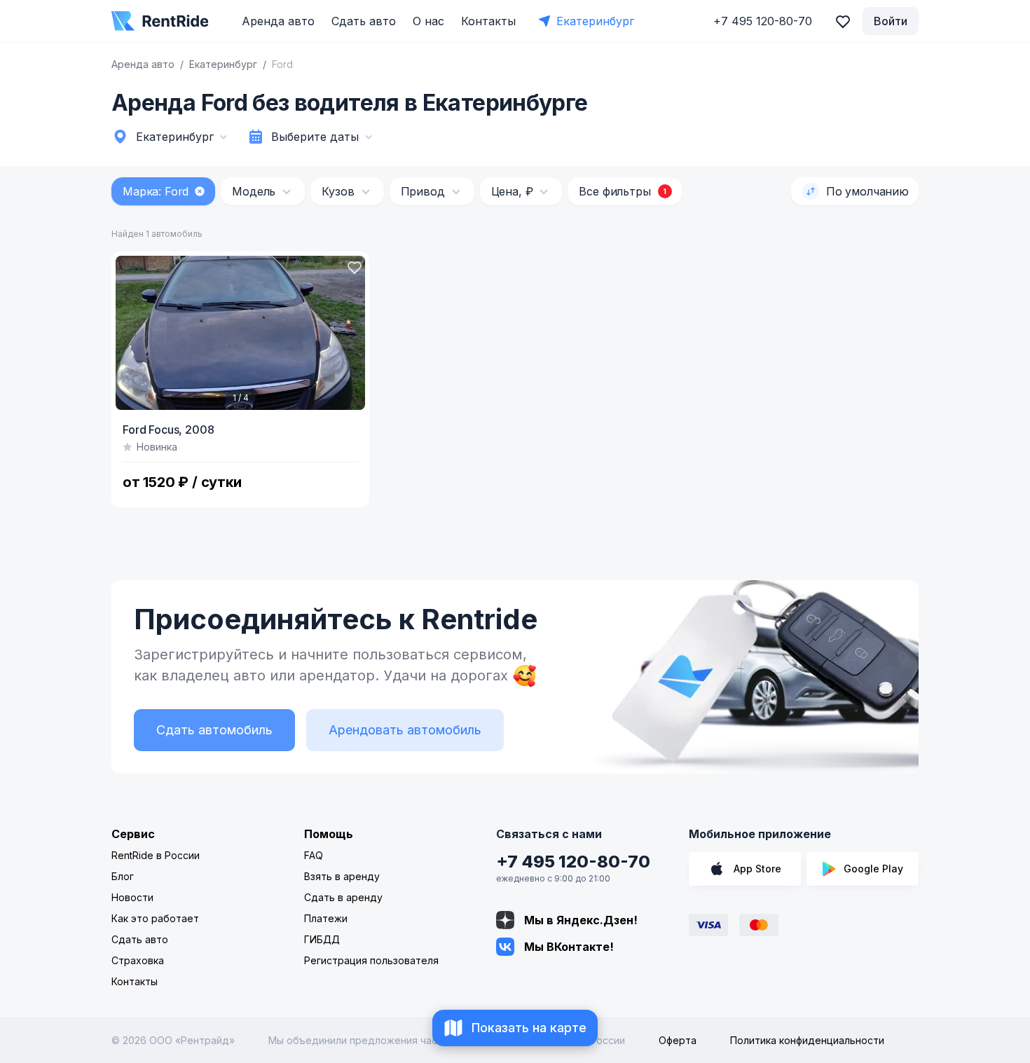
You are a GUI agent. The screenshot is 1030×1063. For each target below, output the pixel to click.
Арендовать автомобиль (405, 729)
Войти (890, 21)
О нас (428, 21)
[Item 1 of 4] (240, 333)
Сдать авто (363, 21)
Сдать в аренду (343, 897)
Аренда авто (278, 21)
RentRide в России (155, 855)
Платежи (326, 918)
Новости (132, 897)
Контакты (488, 21)
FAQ (313, 855)
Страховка (137, 960)
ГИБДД (322, 939)
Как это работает (155, 918)
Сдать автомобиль (214, 729)
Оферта (677, 1040)
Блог (122, 876)
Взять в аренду (342, 876)
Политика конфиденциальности (807, 1040)
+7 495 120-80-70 (573, 861)
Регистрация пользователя (371, 960)
